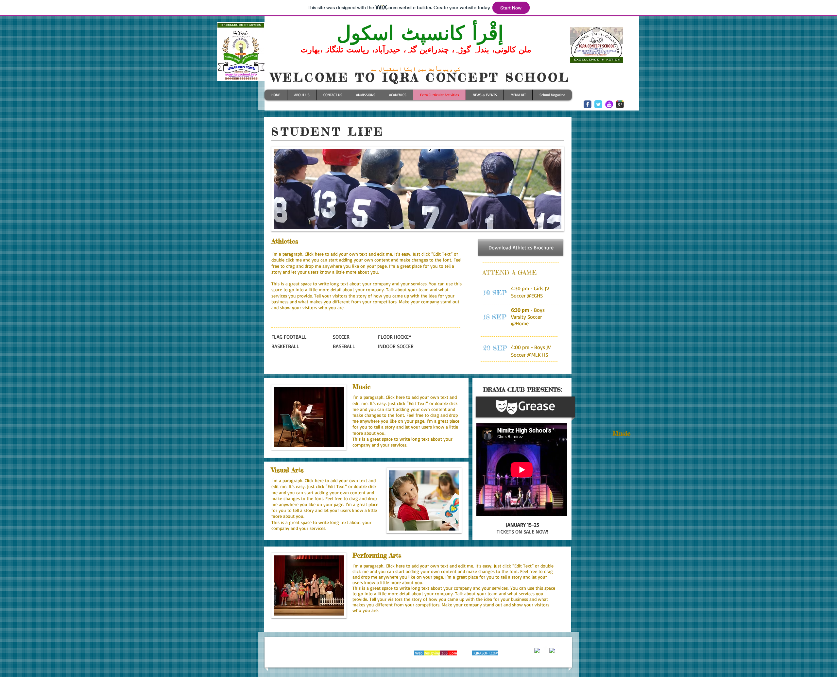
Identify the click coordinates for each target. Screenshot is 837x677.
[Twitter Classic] (598, 104)
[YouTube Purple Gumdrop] (609, 104)
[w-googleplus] (552, 651)
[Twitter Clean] (545, 648)
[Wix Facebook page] (587, 104)
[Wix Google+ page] (620, 104)
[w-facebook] (537, 651)
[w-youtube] (560, 648)
